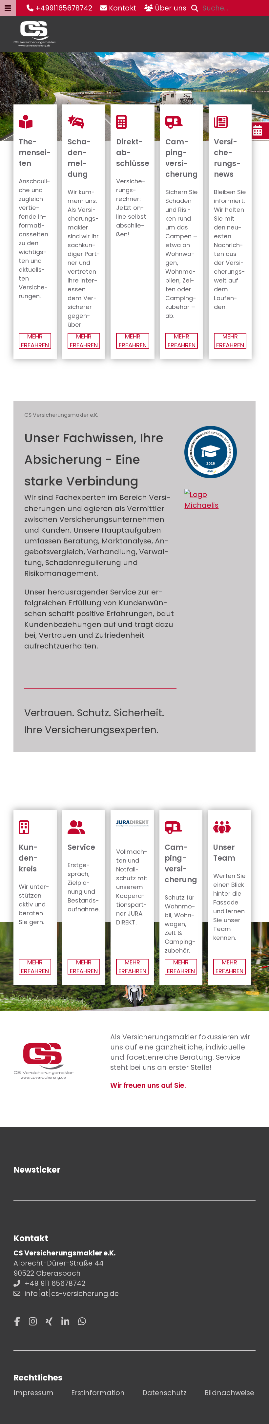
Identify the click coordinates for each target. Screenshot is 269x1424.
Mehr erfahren (35, 341)
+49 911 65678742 (55, 1283)
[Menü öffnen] (8, 8)
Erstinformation (98, 1392)
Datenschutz (164, 1392)
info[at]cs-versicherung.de (72, 1293)
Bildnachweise (229, 1392)
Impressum (33, 1392)
